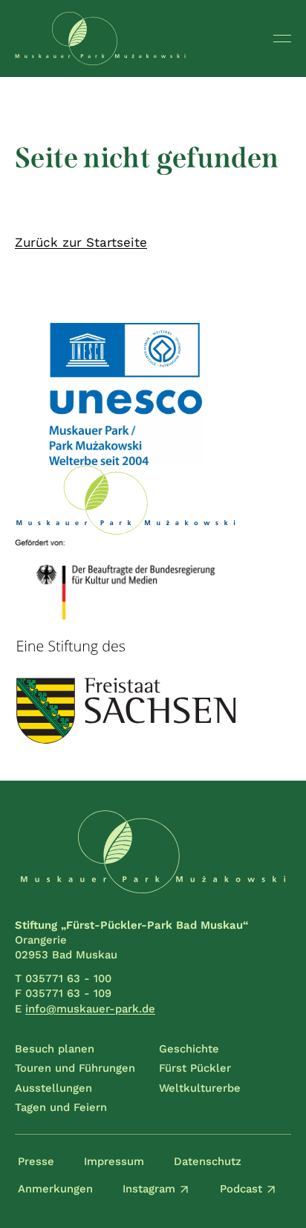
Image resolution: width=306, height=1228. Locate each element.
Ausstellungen (53, 1088)
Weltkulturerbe (200, 1088)
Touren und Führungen (75, 1068)
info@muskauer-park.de (90, 1008)
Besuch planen (54, 1048)
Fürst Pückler (195, 1068)
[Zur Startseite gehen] (100, 38)
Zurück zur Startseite (81, 242)
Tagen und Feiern (61, 1107)
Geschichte (189, 1048)
